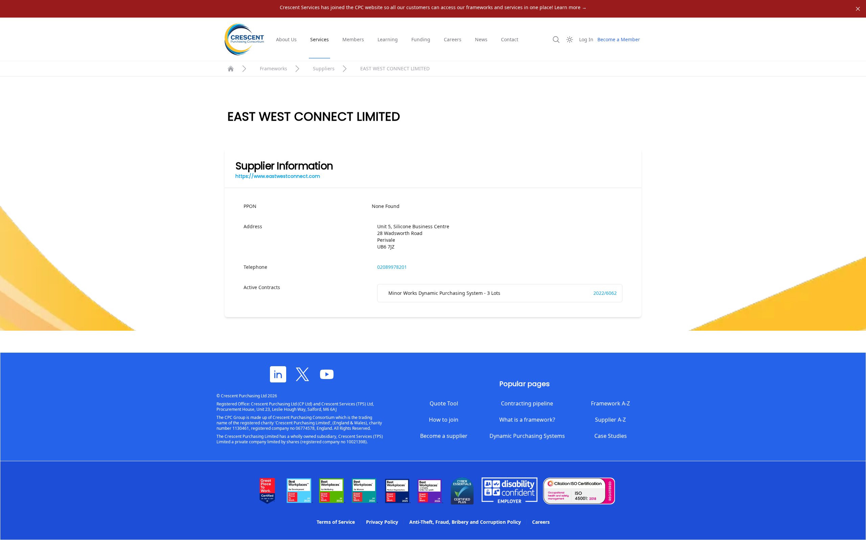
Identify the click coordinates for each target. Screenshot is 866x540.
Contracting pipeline (527, 403)
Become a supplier (444, 436)
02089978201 (392, 267)
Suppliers (324, 68)
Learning (388, 39)
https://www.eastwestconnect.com (277, 176)
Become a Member (618, 39)
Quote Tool (444, 403)
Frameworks (273, 68)
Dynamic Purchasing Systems (527, 436)
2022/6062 (605, 293)
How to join (443, 419)
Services (319, 39)
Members (353, 39)
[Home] (230, 68)
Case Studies (610, 436)
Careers (452, 39)
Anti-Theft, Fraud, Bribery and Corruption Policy (465, 522)
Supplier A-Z (610, 419)
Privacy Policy (382, 522)
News (481, 39)
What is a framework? (527, 419)
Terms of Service (336, 522)
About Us (286, 39)
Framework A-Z (610, 403)
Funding (420, 39)
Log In (586, 39)
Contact (509, 39)
